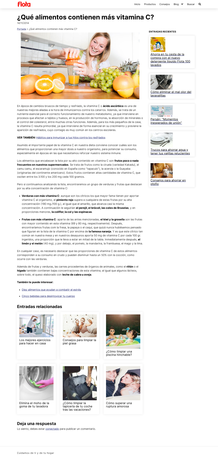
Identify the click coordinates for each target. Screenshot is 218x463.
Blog (176, 4)
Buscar (191, 4)
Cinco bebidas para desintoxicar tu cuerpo (48, 296)
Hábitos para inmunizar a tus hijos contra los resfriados (70, 137)
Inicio (137, 4)
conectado (52, 428)
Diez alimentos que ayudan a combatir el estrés (51, 289)
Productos (150, 4)
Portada (21, 28)
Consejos (164, 4)
